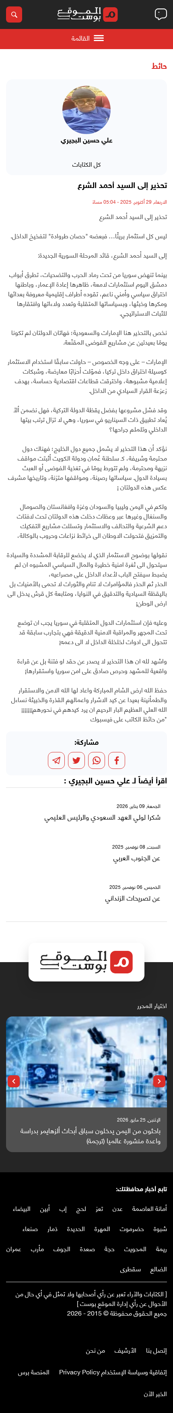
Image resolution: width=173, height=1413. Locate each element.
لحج (81, 1208)
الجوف (62, 1248)
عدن (118, 1208)
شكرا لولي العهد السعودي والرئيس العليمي (103, 817)
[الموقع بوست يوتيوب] (147, 1329)
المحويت (135, 1248)
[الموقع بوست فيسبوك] (163, 1329)
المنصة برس (33, 1371)
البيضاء (22, 1208)
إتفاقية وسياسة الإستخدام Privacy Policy (113, 1371)
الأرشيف (125, 1349)
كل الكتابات (86, 163)
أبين (45, 1208)
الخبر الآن (155, 1393)
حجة (110, 1248)
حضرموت (132, 1228)
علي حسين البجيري (99, 781)
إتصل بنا (156, 1349)
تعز (99, 1208)
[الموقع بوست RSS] (131, 1329)
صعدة (87, 1248)
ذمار (52, 1228)
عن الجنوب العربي (137, 857)
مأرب (37, 1248)
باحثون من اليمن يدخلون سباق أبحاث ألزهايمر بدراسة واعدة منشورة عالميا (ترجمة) (91, 1135)
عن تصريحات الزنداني (133, 897)
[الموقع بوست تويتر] (155, 1329)
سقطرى (130, 1268)
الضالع (158, 1268)
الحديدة (76, 1228)
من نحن (95, 1349)
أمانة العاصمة (149, 1208)
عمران (13, 1248)
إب (63, 1208)
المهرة (102, 1228)
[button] (159, 1081)
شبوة (160, 1228)
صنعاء (30, 1228)
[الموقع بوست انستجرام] (139, 1329)
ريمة (161, 1248)
